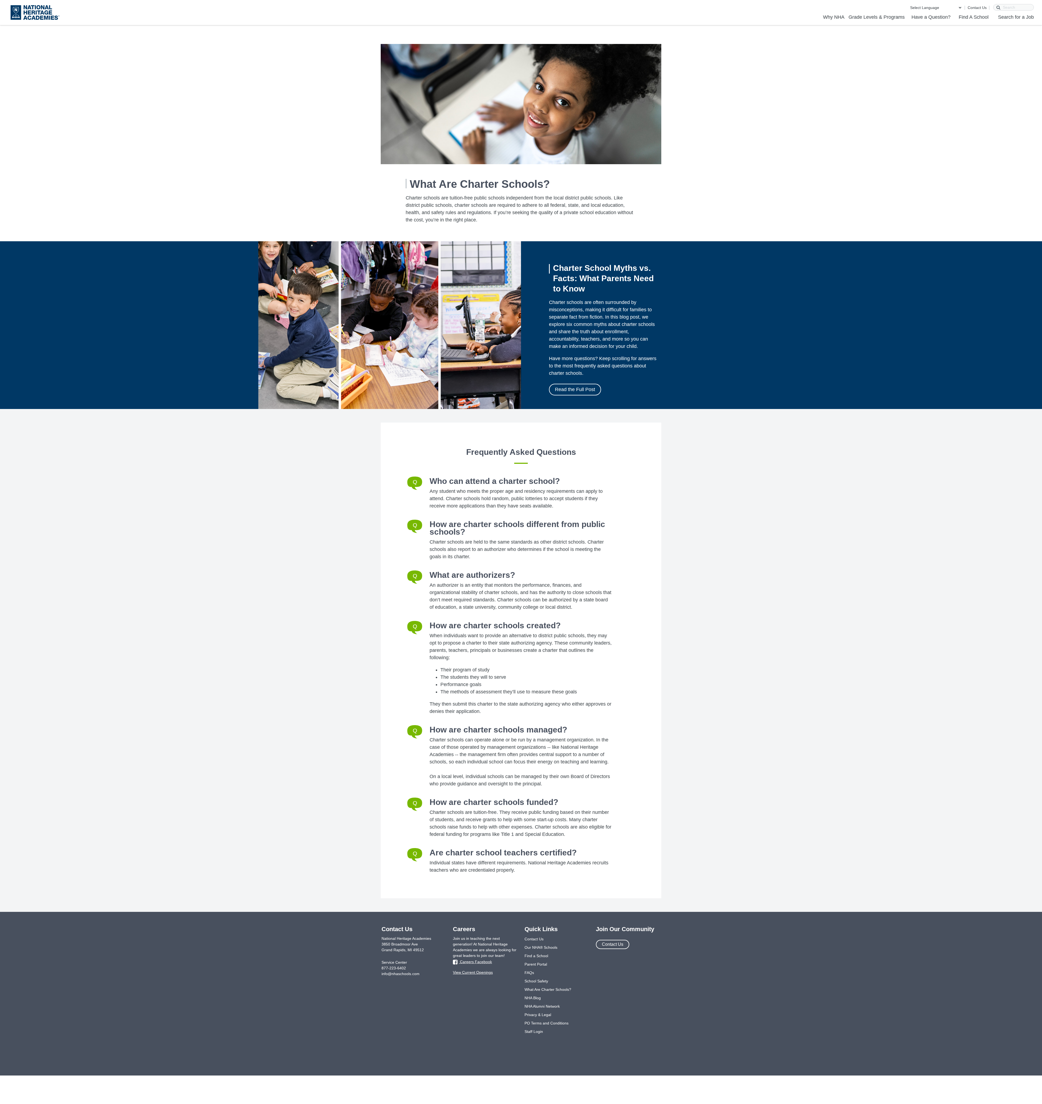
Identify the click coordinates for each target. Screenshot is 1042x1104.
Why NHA (833, 17)
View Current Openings (473, 972)
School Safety (536, 981)
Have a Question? (931, 17)
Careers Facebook (475, 962)
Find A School (974, 17)
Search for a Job (1016, 17)
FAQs (529, 972)
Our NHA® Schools (541, 947)
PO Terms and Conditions (546, 1023)
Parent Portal (536, 964)
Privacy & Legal (538, 1015)
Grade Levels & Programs (877, 17)
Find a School (536, 956)
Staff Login (534, 1031)
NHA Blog (533, 998)
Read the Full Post (575, 389)
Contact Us (977, 7)
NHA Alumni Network (542, 1006)
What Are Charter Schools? (548, 989)
